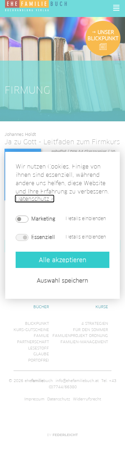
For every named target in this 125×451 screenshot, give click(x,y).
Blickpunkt (37, 323)
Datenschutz (58, 399)
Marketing (43, 219)
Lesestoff (38, 348)
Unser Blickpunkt (103, 35)
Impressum (34, 399)
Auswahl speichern (62, 281)
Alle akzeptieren (62, 260)
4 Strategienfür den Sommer (90, 326)
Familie (41, 335)
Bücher (41, 307)
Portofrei (38, 360)
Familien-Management (84, 342)
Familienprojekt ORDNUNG (80, 335)
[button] (116, 8)
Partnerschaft (33, 342)
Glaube (41, 354)
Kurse (101, 307)
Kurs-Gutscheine (31, 330)
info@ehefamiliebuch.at (77, 381)
